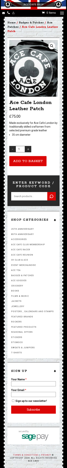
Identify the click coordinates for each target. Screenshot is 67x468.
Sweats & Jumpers (23, 347)
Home (11, 22)
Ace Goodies (19, 280)
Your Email (18, 390)
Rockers (16, 322)
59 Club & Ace (19, 260)
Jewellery (17, 306)
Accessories (19, 239)
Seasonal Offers (22, 332)
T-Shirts (16, 352)
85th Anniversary (22, 234)
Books (15, 291)
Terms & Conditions (26, 455)
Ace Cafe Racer (20, 249)
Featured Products (23, 327)
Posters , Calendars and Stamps (32, 311)
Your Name (19, 379)
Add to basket (28, 161)
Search (51, 196)
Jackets (16, 301)
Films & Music (20, 296)
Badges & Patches (22, 275)
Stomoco (17, 342)
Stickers (16, 337)
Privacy (46, 455)
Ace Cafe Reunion (22, 255)
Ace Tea (16, 270)
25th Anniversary (22, 229)
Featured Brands (22, 316)
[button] (51, 46)
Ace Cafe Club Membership (28, 244)
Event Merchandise (23, 265)
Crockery (17, 286)
